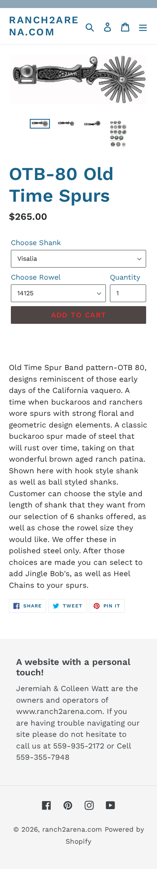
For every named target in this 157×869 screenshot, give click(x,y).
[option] (40, 128)
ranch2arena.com (44, 26)
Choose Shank (36, 242)
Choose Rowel (36, 277)
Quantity (125, 277)
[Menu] (143, 26)
